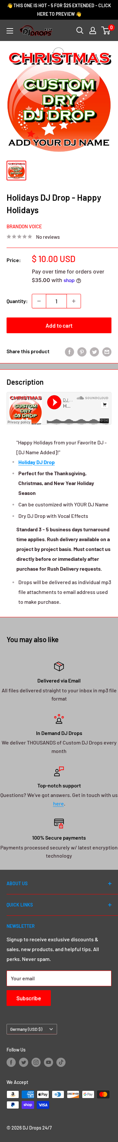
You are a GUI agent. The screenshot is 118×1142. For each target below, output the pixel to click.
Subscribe (28, 998)
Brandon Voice (24, 226)
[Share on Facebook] (69, 351)
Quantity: (17, 301)
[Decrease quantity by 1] (39, 301)
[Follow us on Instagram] (36, 1062)
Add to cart (59, 325)
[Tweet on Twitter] (94, 351)
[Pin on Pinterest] (82, 351)
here (58, 803)
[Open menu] (10, 30)
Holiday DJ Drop (36, 462)
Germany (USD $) (26, 1029)
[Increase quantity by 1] (74, 301)
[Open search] (80, 30)
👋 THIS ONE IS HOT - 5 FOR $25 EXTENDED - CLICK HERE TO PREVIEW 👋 (59, 10)
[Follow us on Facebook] (11, 1062)
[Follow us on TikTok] (61, 1062)
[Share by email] (106, 351)
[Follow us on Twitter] (23, 1062)
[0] (106, 30)
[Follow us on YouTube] (48, 1062)
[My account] (92, 30)
